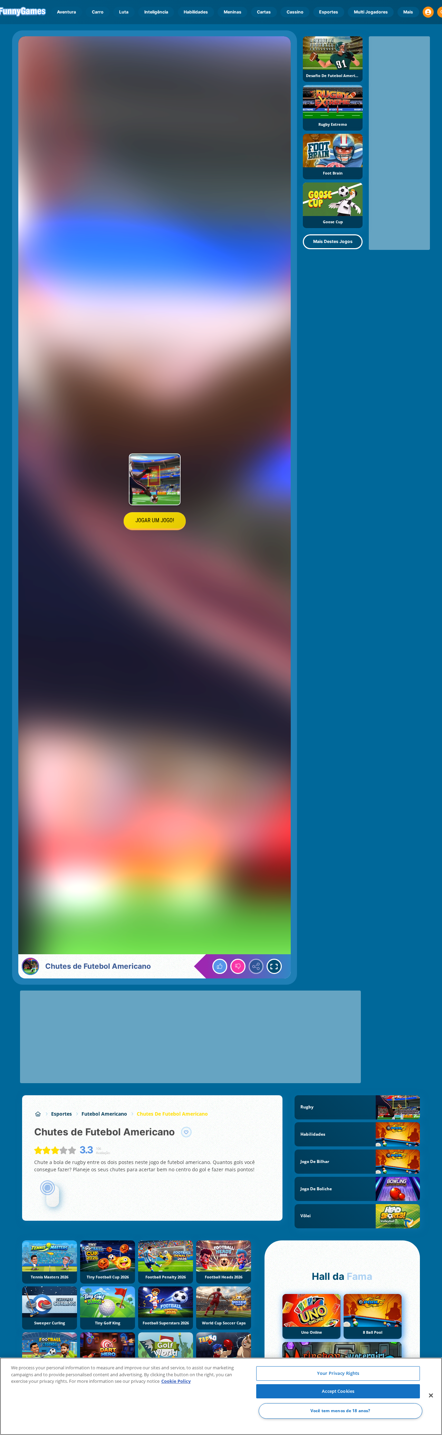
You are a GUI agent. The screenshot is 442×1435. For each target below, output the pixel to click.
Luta (123, 12)
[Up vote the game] (220, 966)
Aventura (66, 12)
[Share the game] (256, 966)
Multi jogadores (371, 12)
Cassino (295, 12)
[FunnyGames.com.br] (37, 1113)
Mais (408, 12)
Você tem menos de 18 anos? (340, 1411)
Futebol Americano (104, 1113)
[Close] (431, 1395)
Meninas (232, 12)
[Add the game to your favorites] (186, 1132)
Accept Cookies (338, 1391)
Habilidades (196, 12)
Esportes (328, 12)
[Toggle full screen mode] (274, 966)
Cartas (264, 12)
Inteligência (156, 12)
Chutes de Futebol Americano (172, 1113)
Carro (98, 12)
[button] (428, 12)
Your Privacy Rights (338, 1373)
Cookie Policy (176, 1381)
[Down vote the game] (238, 966)
